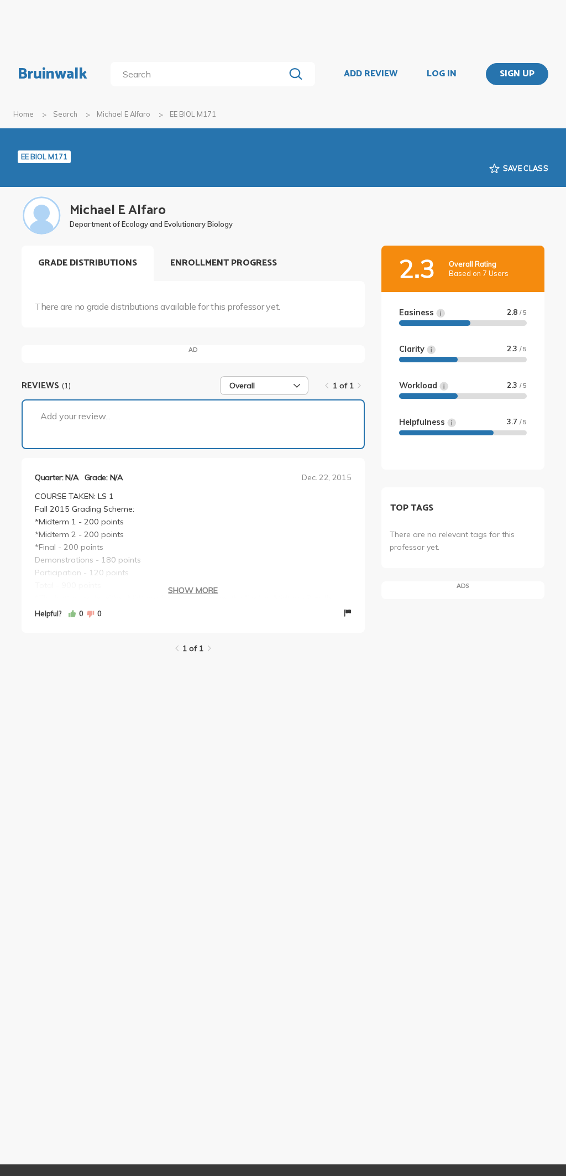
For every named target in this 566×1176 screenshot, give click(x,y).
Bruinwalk (52, 74)
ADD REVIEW (370, 74)
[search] (200, 74)
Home (23, 114)
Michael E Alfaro (123, 114)
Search (65, 114)
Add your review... (75, 416)
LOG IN (442, 74)
